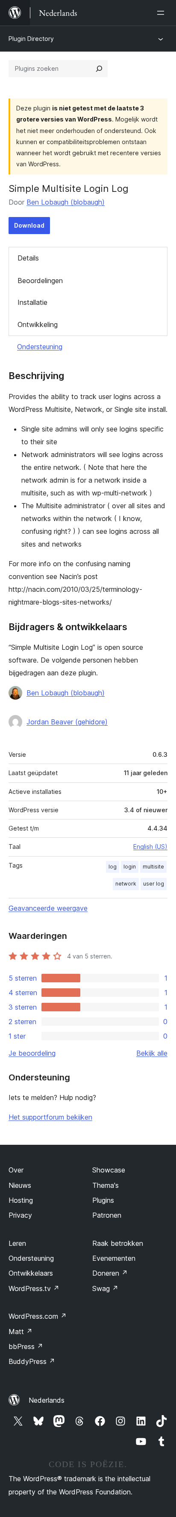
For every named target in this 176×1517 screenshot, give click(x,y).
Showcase (108, 1170)
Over (16, 1170)
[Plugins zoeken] (99, 68)
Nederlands (47, 1400)
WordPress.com (38, 1316)
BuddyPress (32, 1361)
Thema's (105, 1185)
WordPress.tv (34, 1288)
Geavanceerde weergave (48, 908)
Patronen (106, 1215)
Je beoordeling (32, 1053)
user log (153, 883)
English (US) (150, 846)
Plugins (103, 1200)
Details (28, 258)
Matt (20, 1331)
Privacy (20, 1215)
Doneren (110, 1273)
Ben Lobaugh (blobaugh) (65, 202)
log (113, 866)
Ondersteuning (39, 346)
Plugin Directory (31, 38)
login (129, 866)
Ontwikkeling (38, 324)
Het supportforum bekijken (50, 1117)
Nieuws (20, 1185)
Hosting (21, 1200)
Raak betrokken (117, 1243)
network (125, 883)
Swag (105, 1288)
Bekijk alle (151, 1053)
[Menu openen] (162, 13)
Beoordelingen (40, 280)
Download (29, 225)
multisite (153, 866)
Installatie (32, 302)
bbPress (26, 1346)
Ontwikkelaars (31, 1273)
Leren (17, 1243)
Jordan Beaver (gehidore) (67, 722)
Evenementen (113, 1258)
